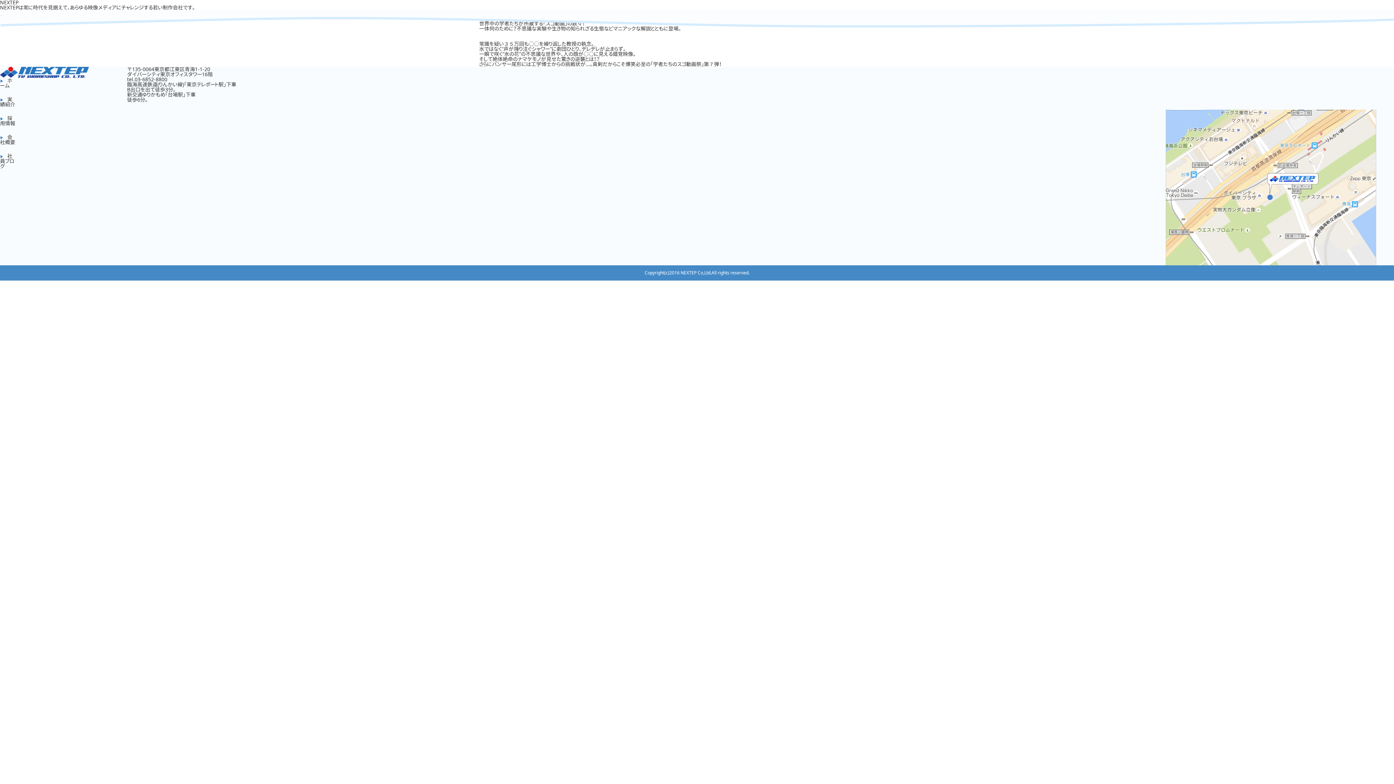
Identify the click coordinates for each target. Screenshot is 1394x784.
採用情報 (7, 121)
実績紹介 (7, 102)
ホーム (6, 83)
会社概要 (7, 140)
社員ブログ (7, 161)
